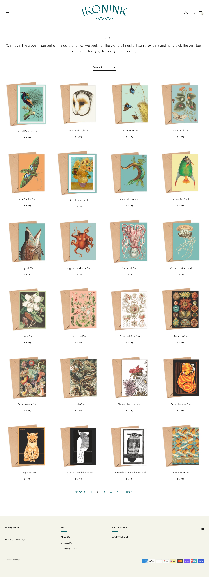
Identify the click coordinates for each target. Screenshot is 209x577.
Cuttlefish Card (130, 268)
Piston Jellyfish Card (130, 336)
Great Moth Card (181, 131)
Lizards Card (79, 404)
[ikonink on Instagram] (202, 529)
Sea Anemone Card (28, 404)
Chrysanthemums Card (130, 404)
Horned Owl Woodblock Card (130, 473)
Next (129, 492)
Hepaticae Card (79, 336)
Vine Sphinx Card (28, 199)
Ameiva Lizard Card (130, 199)
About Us (65, 537)
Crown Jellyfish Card (181, 268)
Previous (79, 492)
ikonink (16, 527)
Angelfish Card (181, 199)
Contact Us (66, 543)
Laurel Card (28, 336)
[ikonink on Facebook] (196, 529)
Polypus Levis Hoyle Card (79, 268)
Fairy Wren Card (129, 131)
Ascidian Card (181, 336)
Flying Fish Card (181, 473)
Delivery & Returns (70, 548)
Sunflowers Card (79, 200)
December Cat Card (181, 404)
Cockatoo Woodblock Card (79, 473)
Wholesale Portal (120, 537)
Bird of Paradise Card (28, 131)
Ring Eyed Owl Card (79, 131)
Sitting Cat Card (28, 473)
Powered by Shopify (13, 559)
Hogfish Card (28, 268)
